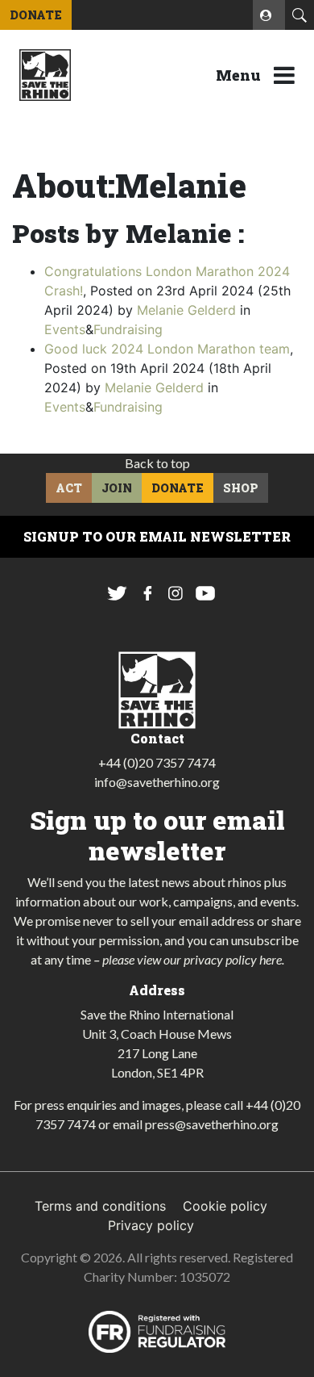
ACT (69, 488)
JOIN (116, 488)
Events (64, 329)
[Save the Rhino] (45, 73)
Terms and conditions (100, 1206)
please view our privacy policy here (192, 959)
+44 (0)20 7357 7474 (157, 762)
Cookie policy (225, 1206)
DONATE (36, 15)
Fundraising (128, 329)
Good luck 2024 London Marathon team (167, 349)
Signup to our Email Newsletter (157, 536)
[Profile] (269, 15)
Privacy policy (151, 1225)
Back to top (157, 463)
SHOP (240, 488)
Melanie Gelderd (186, 310)
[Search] (299, 15)
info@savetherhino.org (157, 781)
